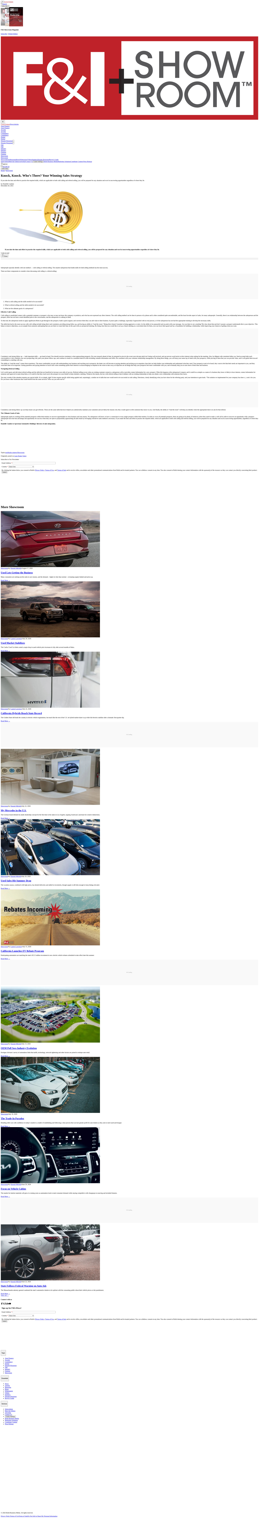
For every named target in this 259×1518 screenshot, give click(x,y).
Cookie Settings (38, 161)
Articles (19, 2)
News (15, 2)
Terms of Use (14, 1516)
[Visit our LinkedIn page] (8, 1304)
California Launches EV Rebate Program (22, 951)
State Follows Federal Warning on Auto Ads (23, 1286)
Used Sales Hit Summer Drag (16, 880)
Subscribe (4, 34)
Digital (3, 137)
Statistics (35, 160)
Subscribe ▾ (5, 6)
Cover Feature (8, 2)
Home (3, 170)
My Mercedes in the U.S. (13, 810)
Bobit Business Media (51, 161)
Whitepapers (24, 160)
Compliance (4, 133)
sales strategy (13, 452)
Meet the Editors (14, 161)
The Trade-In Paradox (12, 1118)
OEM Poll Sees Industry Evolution (19, 1048)
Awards (3, 130)
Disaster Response (7, 141)
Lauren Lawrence (16, 638)
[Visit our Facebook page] (2, 1304)
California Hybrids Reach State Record (21, 713)
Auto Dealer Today (20, 456)
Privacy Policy (5, 1516)
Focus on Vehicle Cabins (13, 1188)
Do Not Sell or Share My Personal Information (42, 1516)
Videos (30, 160)
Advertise (22, 161)
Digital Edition (13, 34)
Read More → (5, 580)
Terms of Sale (23, 1516)
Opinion (3, 152)
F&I (2, 145)
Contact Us (29, 161)
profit (7, 452)
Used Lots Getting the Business (17, 572)
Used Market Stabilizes (13, 643)
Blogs (18, 160)
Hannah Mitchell (16, 568)
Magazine (13, 160)
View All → (5, 1295)
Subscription (5, 161)
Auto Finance (5, 126)
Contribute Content (77, 161)
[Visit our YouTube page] (10, 1304)
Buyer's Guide (53, 160)
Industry (3, 149)
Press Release (87, 161)
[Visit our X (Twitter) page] (4, 1304)
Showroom (4, 156)
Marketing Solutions (64, 161)
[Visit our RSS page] (6, 1304)
